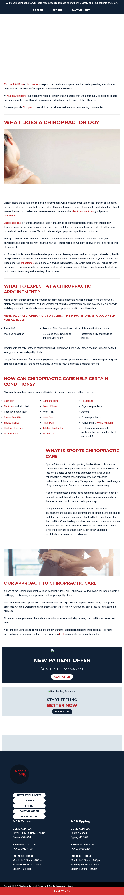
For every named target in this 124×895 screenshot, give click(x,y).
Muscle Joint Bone (14, 84)
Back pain (9, 400)
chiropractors (33, 84)
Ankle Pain (48, 422)
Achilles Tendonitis (53, 428)
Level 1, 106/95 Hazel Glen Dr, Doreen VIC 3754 (29, 833)
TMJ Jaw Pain (11, 433)
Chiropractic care (13, 222)
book (62, 634)
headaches (9, 215)
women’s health (104, 422)
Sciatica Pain (49, 433)
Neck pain (9, 406)
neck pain (89, 211)
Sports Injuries (11, 422)
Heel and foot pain (13, 428)
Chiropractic (29, 107)
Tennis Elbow (50, 406)
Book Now (62, 711)
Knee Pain (48, 417)
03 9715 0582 (28, 844)
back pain (78, 211)
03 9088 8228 (87, 844)
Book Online (29, 816)
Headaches (87, 400)
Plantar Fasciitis (12, 417)
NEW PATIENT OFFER (29, 795)
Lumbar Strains (51, 400)
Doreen (38, 9)
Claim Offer (62, 676)
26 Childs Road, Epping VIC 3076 (80, 833)
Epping (57, 9)
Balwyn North (81, 9)
